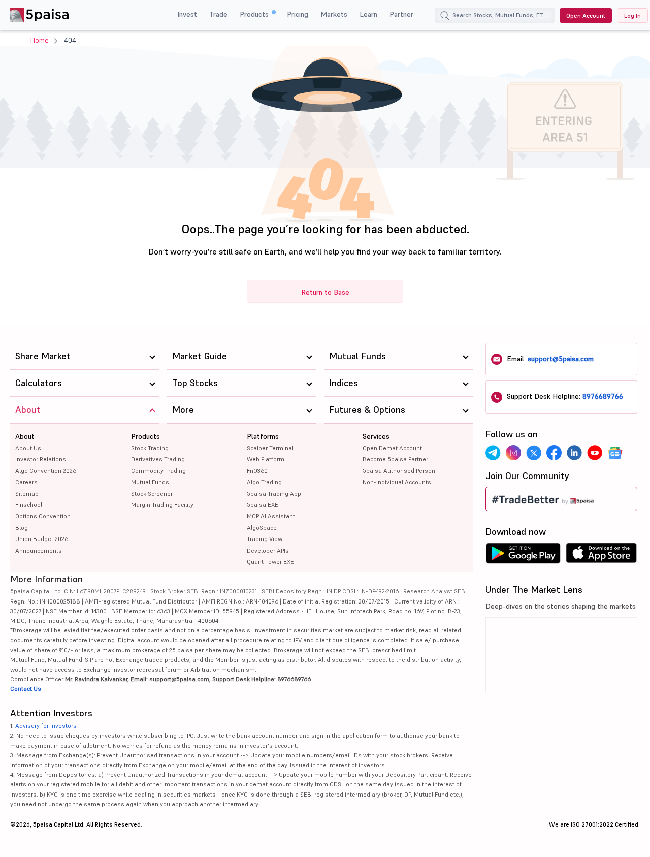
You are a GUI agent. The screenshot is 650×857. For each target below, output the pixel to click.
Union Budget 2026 (41, 539)
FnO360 (257, 470)
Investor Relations (40, 459)
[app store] (601, 556)
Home (39, 40)
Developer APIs (268, 550)
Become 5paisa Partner (395, 459)
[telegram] (493, 452)
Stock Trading (150, 448)
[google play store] (523, 556)
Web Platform (265, 459)
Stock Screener (152, 493)
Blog (21, 527)
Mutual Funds (150, 482)
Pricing (297, 14)
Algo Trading (264, 482)
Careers (26, 482)
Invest (187, 14)
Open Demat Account (392, 448)
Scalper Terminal (270, 448)
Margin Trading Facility (162, 505)
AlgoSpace (262, 527)
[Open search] (444, 16)
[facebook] (554, 452)
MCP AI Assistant (271, 516)
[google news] (615, 452)
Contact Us (25, 688)
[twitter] (533, 452)
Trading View (264, 539)
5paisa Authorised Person (399, 470)
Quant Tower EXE (270, 561)
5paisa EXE (262, 505)
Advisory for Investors (46, 725)
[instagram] (513, 452)
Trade (218, 14)
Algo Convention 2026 (45, 470)
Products (255, 14)
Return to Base (325, 292)
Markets (333, 14)
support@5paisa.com (561, 358)
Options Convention (43, 516)
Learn (368, 14)
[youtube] (594, 452)
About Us (28, 448)
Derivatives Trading (158, 459)
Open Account (585, 15)
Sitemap (27, 493)
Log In (632, 15)
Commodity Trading (158, 470)
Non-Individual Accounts (397, 482)
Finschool (28, 505)
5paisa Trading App (274, 493)
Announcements (38, 550)
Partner (401, 14)
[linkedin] (574, 452)
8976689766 (602, 396)
